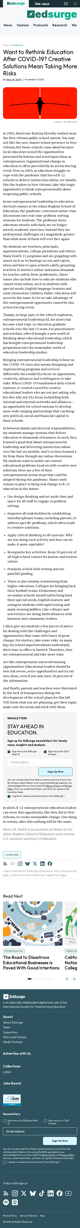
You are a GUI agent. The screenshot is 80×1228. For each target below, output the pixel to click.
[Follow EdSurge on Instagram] (15, 1193)
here (6, 875)
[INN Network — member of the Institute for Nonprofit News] (12, 1100)
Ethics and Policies (14, 1037)
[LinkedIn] (42, 863)
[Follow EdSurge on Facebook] (60, 1193)
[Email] (12, 863)
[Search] (75, 3)
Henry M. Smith (14, 79)
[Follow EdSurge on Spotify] (6, 1202)
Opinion (23, 25)
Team (6, 1027)
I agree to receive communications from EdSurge (38, 796)
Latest (7, 1072)
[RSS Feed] (5, 863)
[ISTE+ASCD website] (42, 3)
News (8, 25)
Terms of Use (53, 785)
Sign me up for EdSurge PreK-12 (24, 753)
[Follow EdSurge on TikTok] (42, 1193)
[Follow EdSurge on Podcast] (15, 1202)
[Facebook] (50, 863)
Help (42, 1215)
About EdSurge (13, 1022)
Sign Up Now (55, 771)
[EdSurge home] (16, 3)
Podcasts (40, 25)
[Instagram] (20, 863)
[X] (35, 863)
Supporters (10, 1032)
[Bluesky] (27, 863)
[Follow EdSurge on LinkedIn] (51, 1193)
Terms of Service (28, 1215)
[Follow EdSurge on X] (24, 1193)
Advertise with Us (17, 1053)
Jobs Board (12, 1083)
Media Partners (13, 1042)
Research (59, 25)
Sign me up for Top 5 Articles (58, 753)
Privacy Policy (67, 1155)
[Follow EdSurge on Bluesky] (33, 1193)
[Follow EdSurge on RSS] (6, 1193)
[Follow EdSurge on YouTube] (68, 1193)
